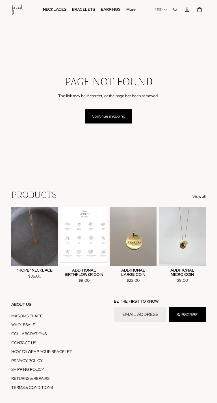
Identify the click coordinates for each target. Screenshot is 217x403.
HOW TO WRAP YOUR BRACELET (41, 351)
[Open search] (175, 9)
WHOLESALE (23, 324)
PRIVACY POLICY (27, 360)
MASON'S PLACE (27, 315)
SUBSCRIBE (187, 314)
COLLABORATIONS (29, 333)
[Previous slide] (15, 236)
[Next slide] (53, 236)
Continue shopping (108, 116)
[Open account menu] (187, 9)
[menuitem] (130, 9)
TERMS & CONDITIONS (32, 387)
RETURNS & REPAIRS (30, 378)
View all (199, 196)
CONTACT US (23, 342)
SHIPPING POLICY (27, 369)
